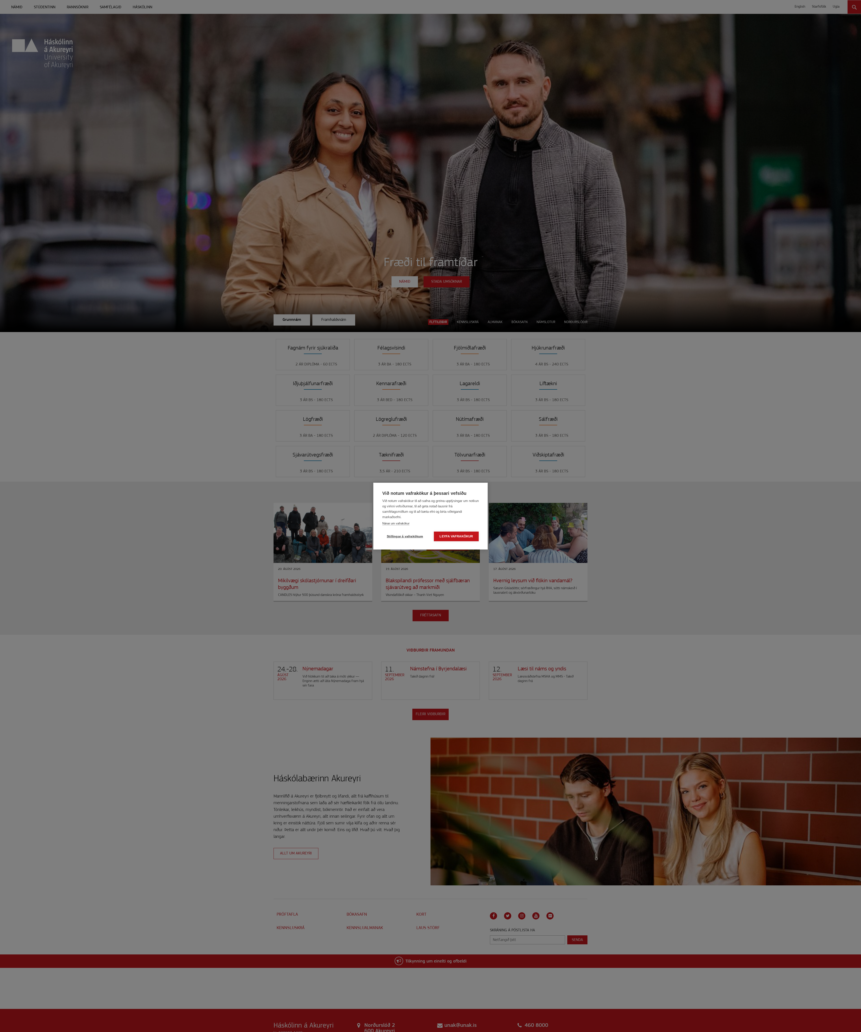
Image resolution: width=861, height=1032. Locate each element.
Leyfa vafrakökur (456, 536)
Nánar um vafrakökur (395, 523)
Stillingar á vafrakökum (405, 536)
